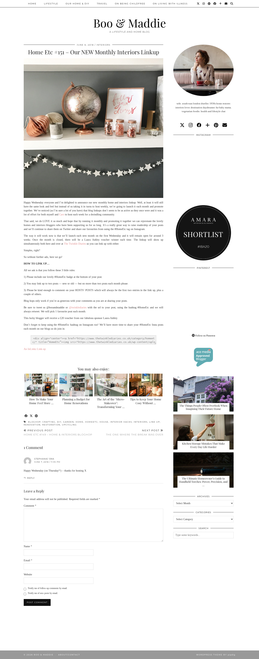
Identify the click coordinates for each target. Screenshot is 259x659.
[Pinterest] (209, 3)
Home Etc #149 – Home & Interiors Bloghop (58, 432)
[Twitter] (198, 3)
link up (154, 422)
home (79, 422)
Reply (31, 478)
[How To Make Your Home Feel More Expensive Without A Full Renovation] (41, 385)
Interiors (103, 45)
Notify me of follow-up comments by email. (47, 588)
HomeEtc (91, 422)
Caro (61, 214)
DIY (59, 422)
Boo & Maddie (129, 22)
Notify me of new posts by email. (43, 593)
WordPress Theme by (215, 654)
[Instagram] (203, 3)
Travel (102, 3)
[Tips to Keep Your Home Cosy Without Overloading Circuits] (146, 385)
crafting (48, 422)
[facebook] (199, 125)
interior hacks (121, 422)
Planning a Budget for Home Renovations (76, 401)
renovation (32, 425)
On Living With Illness (170, 3)
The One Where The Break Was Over (134, 432)
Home (32, 3)
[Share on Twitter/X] (31, 416)
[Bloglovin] (220, 3)
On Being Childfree (130, 3)
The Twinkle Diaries (75, 243)
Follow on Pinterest (205, 335)
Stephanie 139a (44, 458)
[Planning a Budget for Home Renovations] (76, 385)
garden (68, 422)
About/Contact (69, 654)
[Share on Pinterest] (36, 416)
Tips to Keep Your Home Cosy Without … (145, 401)
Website (28, 574)
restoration (51, 425)
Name (28, 546)
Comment (30, 505)
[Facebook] (215, 3)
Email (28, 560)
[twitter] (182, 125)
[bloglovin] (208, 125)
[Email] (226, 3)
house (104, 422)
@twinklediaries (77, 307)
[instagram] (191, 125)
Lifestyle (51, 3)
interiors (141, 422)
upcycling (69, 425)
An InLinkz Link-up (35, 349)
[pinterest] (216, 125)
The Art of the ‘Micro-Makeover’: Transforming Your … (111, 403)
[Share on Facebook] (26, 416)
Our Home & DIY (77, 3)
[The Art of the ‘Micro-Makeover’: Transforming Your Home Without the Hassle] (111, 385)
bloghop (34, 422)
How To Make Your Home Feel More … (41, 401)
